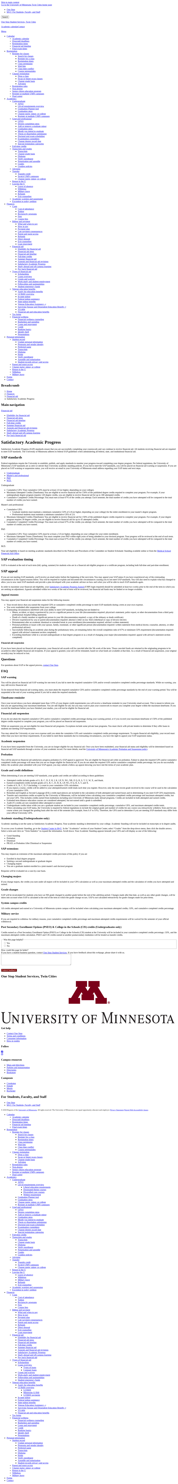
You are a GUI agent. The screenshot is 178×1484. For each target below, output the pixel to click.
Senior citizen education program (26, 1169)
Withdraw (22, 1277)
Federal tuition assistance (29, 1400)
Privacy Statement (117, 1110)
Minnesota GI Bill (31, 1392)
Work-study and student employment (34, 1375)
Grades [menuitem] (21, 164)
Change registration (20, 1152)
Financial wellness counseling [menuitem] (31, 319)
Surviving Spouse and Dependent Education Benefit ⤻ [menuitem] (42, 307)
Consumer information (16, 1038)
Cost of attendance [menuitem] (26, 209)
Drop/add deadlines (20, 1119)
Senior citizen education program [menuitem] (26, 91)
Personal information (16, 1438)
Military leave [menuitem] (24, 191)
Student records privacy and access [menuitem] (33, 362)
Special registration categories (31, 1232)
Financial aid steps (15, 418)
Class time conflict (26, 1147)
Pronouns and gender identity (31, 1445)
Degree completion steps (28, 1212)
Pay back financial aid (16, 435)
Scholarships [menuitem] (23, 274)
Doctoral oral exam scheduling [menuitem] (31, 136)
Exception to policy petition (24, 1290)
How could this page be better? (14, 950)
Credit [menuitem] (20, 327)
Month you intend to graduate (31, 1220)
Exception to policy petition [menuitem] (24, 201)
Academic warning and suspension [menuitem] (27, 199)
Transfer (15, 1260)
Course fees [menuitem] (23, 219)
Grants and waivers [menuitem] (26, 279)
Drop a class (23, 1154)
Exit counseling (24, 1285)
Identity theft (23, 1433)
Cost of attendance (26, 1297)
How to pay (23, 1315)
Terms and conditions (16, 1036)
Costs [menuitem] (14, 206)
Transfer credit (24, 1262)
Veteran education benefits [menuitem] (23, 289)
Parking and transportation (18, 1067)
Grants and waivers (26, 1372)
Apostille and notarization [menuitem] (29, 359)
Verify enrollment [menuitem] (25, 159)
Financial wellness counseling (31, 1420)
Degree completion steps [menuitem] (28, 124)
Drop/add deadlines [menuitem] (20, 41)
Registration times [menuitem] (20, 43)
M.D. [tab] (9, 480)
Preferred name (24, 1448)
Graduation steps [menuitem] (25, 111)
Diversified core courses (33, 1192)
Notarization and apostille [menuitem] (29, 161)
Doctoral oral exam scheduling (31, 1225)
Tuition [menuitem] (21, 211)
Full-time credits (14, 423)
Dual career (17, 1174)
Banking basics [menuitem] (24, 329)
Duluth (10, 1086)
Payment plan (24, 1317)
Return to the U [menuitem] (19, 181)
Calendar (11, 1114)
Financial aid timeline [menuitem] (21, 46)
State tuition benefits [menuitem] (27, 301)
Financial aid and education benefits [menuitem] (33, 312)
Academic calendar (9, 26)
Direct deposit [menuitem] (24, 239)
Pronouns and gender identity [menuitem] (31, 344)
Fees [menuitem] (20, 216)
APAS (21, 1182)
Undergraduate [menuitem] (18, 101)
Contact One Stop (14, 1033)
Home (9, 391)
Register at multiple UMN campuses (28, 1172)
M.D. (3, 546)
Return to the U (19, 1270)
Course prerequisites (27, 1149)
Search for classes (25, 1134)
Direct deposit (24, 1327)
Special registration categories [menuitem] (31, 144)
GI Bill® (27, 1390)
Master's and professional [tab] (18, 475)
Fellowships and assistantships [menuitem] (31, 284)
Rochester (11, 1091)
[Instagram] (89, 1054)
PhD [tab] (9, 478)
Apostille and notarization (29, 1460)
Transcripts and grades (22, 1237)
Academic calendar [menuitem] (20, 38)
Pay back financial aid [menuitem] (27, 269)
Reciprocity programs (27, 1302)
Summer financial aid (16, 425)
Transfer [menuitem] (15, 171)
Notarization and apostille (29, 1250)
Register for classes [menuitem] (20, 53)
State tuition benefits (27, 1402)
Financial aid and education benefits (33, 1413)
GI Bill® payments (31, 1395)
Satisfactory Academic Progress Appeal (67, 587)
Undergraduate (7, 485)
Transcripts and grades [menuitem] (22, 149)
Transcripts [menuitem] (22, 151)
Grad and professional (22, 1207)
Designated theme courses (34, 1189)
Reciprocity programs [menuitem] (27, 214)
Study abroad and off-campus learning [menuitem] (34, 266)
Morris (10, 1088)
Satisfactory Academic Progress (20, 430)
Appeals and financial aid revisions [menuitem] (33, 261)
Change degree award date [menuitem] (29, 141)
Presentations (23, 1435)
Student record (18, 1440)
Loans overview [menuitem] (25, 276)
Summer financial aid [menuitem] (27, 259)
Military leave (24, 1280)
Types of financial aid (21, 1360)
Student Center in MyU (51, 828)
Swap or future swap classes (30, 1157)
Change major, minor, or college (32, 1202)
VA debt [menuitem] (21, 309)
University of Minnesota (27, 1110)
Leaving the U (18, 1272)
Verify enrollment (25, 1247)
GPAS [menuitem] (21, 121)
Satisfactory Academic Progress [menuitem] (31, 264)
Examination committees (28, 1227)
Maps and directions (15, 1065)
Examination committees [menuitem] (28, 139)
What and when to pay (28, 1312)
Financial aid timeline (16, 420)
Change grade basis (26, 1159)
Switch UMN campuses (28, 1265)
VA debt (21, 1410)
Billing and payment (21, 1310)
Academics (11, 1177)
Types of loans (29, 1367)
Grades (21, 1252)
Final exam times (19, 1127)
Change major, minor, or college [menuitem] (32, 114)
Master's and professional (12, 505)
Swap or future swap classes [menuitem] (30, 78)
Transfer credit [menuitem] (24, 174)
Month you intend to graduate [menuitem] (31, 131)
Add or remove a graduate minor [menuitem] (32, 126)
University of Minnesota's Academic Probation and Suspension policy (116, 749)
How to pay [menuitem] (23, 226)
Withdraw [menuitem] (22, 189)
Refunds (21, 1282)
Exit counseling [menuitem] (24, 196)
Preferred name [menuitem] (24, 347)
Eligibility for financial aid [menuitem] (29, 249)
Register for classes (20, 1132)
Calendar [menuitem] (11, 36)
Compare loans (30, 1370)
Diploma (21, 1245)
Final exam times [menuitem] (19, 48)
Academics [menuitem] (11, 99)
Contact (21, 26)
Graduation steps (25, 1199)
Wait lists (22, 1144)
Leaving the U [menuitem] (18, 184)
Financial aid (12, 396)
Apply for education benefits (30, 1385)
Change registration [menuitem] (20, 73)
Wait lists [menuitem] (22, 66)
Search (5, 17)
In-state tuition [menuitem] (24, 296)
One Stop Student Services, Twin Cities (18, 22)
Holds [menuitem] (20, 354)
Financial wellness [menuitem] (20, 317)
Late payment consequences (30, 1320)
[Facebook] (89, 1052)
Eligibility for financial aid (18, 415)
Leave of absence (25, 1275)
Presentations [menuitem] (23, 334)
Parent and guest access (28, 1322)
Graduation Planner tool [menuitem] (28, 109)
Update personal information (30, 1443)
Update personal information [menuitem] (30, 342)
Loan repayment (25, 1332)
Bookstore (11, 1072)
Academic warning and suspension (27, 1287)
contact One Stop (50, 665)
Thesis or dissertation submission (32, 1222)
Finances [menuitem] (10, 204)
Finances (10, 394)
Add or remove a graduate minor (32, 1215)
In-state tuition (24, 1397)
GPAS (21, 1210)
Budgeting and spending (28, 1423)
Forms (9, 1478)
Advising (22, 1162)
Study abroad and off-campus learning (23, 433)
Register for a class (26, 1137)
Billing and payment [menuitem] (21, 221)
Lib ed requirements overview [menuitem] (31, 106)
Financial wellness (20, 1418)
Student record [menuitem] (18, 339)
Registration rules (20, 1164)
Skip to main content (10, 2)
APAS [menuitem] (21, 104)
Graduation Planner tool (28, 1197)
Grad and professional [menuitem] (22, 119)
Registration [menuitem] (12, 51)
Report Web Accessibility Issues (136, 1110)
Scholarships (23, 1362)
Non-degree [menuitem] (17, 89)
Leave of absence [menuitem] (25, 186)
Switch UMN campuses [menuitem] (28, 176)
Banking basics (24, 1430)
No (8, 946)
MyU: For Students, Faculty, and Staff (23, 12)
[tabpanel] (89, 492)
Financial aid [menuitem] (18, 246)
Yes (8, 943)
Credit (20, 1428)
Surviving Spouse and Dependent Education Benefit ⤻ (42, 1408)
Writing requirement (32, 1194)
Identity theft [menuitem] (23, 332)
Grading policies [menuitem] (25, 166)
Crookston (11, 1083)
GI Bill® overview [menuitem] (26, 294)
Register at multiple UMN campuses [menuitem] (28, 94)
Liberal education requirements (36, 1187)
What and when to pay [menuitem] (28, 224)
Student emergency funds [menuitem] (29, 286)
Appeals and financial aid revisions (22, 428)
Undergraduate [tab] (13, 473)
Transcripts (22, 1240)
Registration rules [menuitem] (20, 86)
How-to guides (13, 1041)
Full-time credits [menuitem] (19, 146)
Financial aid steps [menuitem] (26, 251)
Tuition (21, 1300)
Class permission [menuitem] (25, 63)
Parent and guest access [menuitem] (28, 234)
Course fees (23, 1307)
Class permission (25, 1142)
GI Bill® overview (26, 1387)
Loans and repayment (27, 1425)
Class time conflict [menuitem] (26, 68)
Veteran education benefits (23, 1382)
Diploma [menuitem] (21, 156)
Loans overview (25, 1365)
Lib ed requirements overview (31, 1184)
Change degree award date (29, 1230)
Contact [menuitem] (10, 379)
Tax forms (16, 1415)
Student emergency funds (29, 1380)
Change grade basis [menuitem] (26, 81)
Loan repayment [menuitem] (25, 244)
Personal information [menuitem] (16, 337)
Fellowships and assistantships (31, 1377)
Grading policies (25, 1255)
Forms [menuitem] (9, 377)
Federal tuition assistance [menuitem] (29, 299)
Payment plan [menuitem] (24, 229)
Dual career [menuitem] (17, 96)
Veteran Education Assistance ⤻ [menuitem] (32, 304)
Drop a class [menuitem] (23, 76)
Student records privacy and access (33, 1463)
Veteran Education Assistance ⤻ (32, 1405)
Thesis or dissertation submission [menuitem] (32, 134)
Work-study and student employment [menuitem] (34, 281)
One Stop (11, 9)
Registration (12, 1129)
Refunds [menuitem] (21, 194)
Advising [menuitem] (22, 84)
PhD (3, 529)
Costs (14, 1295)
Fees (20, 1305)
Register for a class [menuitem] (26, 58)
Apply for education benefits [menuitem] (30, 291)
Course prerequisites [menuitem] (27, 71)
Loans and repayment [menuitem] (27, 324)
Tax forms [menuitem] (16, 314)
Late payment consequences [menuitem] (30, 231)
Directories (11, 1070)
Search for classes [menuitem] (25, 56)
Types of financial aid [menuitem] (21, 271)
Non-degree (17, 1167)
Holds (20, 1455)
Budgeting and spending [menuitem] (28, 322)
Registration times (20, 1122)
